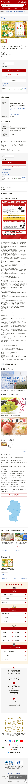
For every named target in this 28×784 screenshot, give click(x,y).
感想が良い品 (4, 602)
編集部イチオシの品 (5, 613)
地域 (9, 8)
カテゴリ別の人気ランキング (7, 594)
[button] (25, 5)
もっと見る (23, 451)
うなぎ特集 (4, 632)
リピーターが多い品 (5, 598)
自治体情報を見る (14, 494)
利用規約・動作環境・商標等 (14, 781)
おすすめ (21, 8)
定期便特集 (17, 640)
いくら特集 (17, 632)
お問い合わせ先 (5, 85)
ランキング (14, 8)
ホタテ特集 (17, 636)
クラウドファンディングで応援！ (8, 651)
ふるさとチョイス (14, 744)
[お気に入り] (25, 781)
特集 (26, 8)
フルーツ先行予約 (5, 621)
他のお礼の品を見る (15, 114)
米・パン (8, 184)
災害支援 (15, 749)
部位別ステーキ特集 (5, 640)
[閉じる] (26, 776)
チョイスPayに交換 (5, 655)
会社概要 (3, 776)
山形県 (3, 574)
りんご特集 (4, 636)
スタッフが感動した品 (6, 617)
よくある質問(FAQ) (14, 693)
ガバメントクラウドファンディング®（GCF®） (15, 747)
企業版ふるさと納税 (15, 752)
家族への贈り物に (5, 659)
